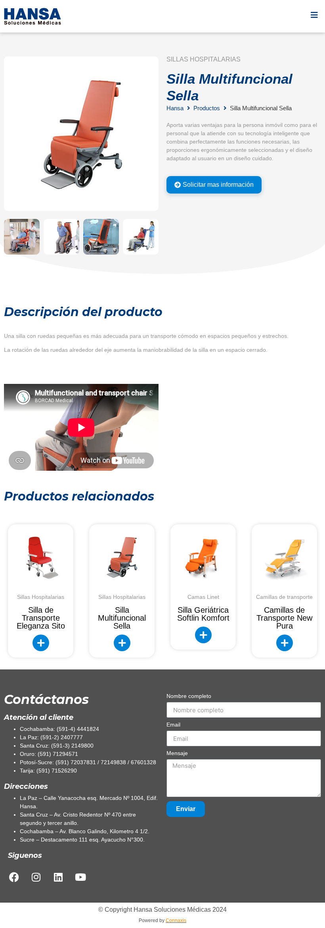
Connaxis (176, 920)
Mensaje (177, 753)
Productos (206, 108)
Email (173, 725)
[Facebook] (14, 877)
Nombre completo (188, 696)
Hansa (175, 108)
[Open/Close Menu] (314, 15)
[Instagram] (36, 877)
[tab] (214, 185)
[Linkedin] (58, 877)
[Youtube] (80, 877)
